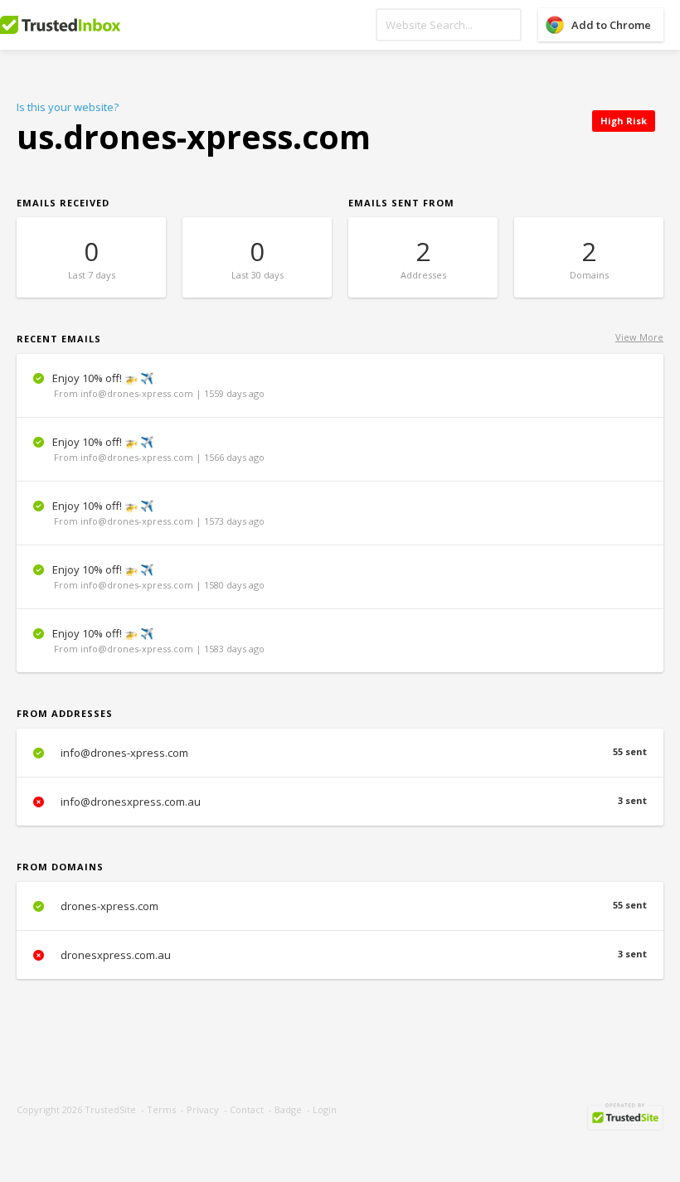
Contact (247, 1109)
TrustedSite (110, 1109)
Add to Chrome (611, 24)
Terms (161, 1109)
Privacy (203, 1109)
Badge (288, 1109)
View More (639, 337)
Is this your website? (68, 106)
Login (325, 1109)
